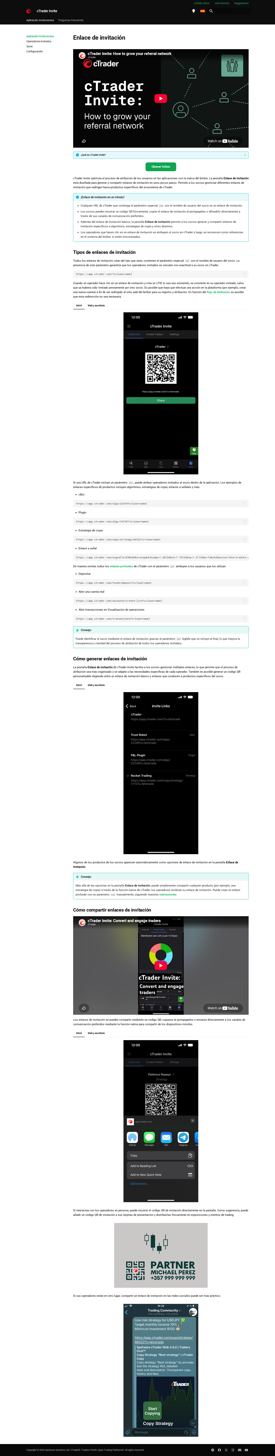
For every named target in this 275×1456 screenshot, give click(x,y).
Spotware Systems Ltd (57, 1450)
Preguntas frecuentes (70, 20)
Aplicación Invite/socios (40, 20)
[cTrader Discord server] (240, 1450)
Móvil (79, 305)
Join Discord (222, 3)
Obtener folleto (161, 166)
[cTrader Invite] (28, 11)
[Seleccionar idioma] (202, 11)
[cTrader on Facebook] (219, 1450)
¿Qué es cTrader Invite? (93, 154)
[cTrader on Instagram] (233, 1450)
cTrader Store (201, 3)
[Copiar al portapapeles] (245, 274)
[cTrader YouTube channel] (246, 1450)
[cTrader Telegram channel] (213, 1450)
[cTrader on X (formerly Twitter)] (226, 1450)
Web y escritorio (96, 305)
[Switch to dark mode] (193, 11)
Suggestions (241, 3)
